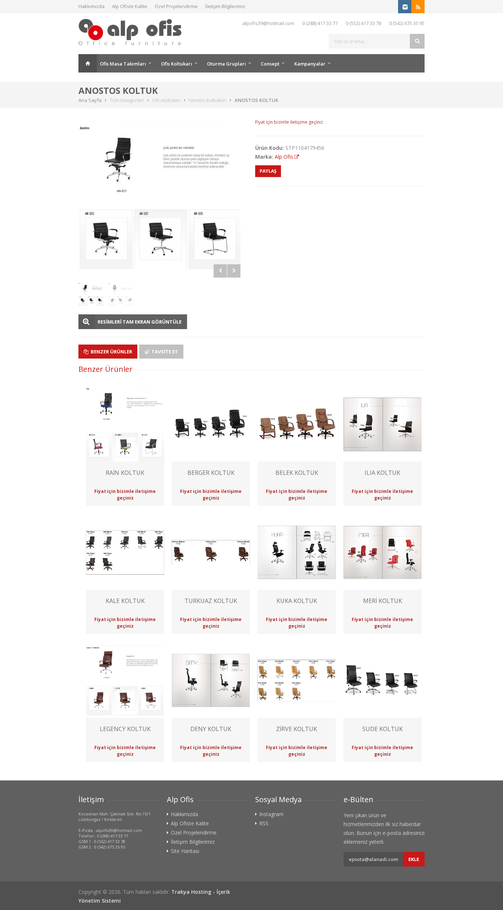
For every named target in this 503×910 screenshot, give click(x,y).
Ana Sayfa (87, 63)
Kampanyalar (310, 63)
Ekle (413, 859)
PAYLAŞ (268, 171)
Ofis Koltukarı (176, 63)
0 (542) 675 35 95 (407, 23)
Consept (270, 63)
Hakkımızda (91, 6)
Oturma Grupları (226, 63)
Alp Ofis (284, 156)
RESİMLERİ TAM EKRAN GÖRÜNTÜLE (140, 321)
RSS (263, 823)
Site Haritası (185, 851)
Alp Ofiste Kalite (129, 6)
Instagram (271, 814)
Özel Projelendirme (176, 6)
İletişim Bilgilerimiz (225, 6)
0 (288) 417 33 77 (320, 23)
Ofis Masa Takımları (123, 63)
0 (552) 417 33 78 (363, 23)
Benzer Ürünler (110, 351)
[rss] (418, 6)
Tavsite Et (164, 351)
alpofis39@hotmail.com (268, 23)
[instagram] (404, 6)
